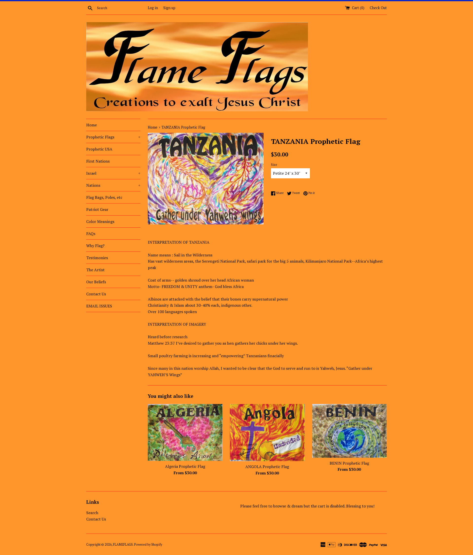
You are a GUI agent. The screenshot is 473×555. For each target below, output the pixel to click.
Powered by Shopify (148, 544)
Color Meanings (100, 221)
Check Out (378, 7)
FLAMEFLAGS (123, 544)
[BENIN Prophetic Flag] (349, 431)
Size (274, 165)
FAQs (90, 233)
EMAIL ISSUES (99, 306)
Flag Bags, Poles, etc (104, 197)
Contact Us (96, 294)
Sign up (169, 7)
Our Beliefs (96, 282)
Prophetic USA (99, 149)
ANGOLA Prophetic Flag (267, 466)
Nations (113, 185)
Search (92, 512)
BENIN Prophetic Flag (349, 463)
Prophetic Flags (113, 137)
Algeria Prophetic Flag (185, 466)
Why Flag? (95, 245)
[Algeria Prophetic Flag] (185, 432)
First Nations (98, 161)
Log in (153, 7)
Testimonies (97, 257)
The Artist (95, 269)
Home (91, 125)
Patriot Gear (97, 209)
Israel (113, 173)
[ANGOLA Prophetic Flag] (267, 432)
